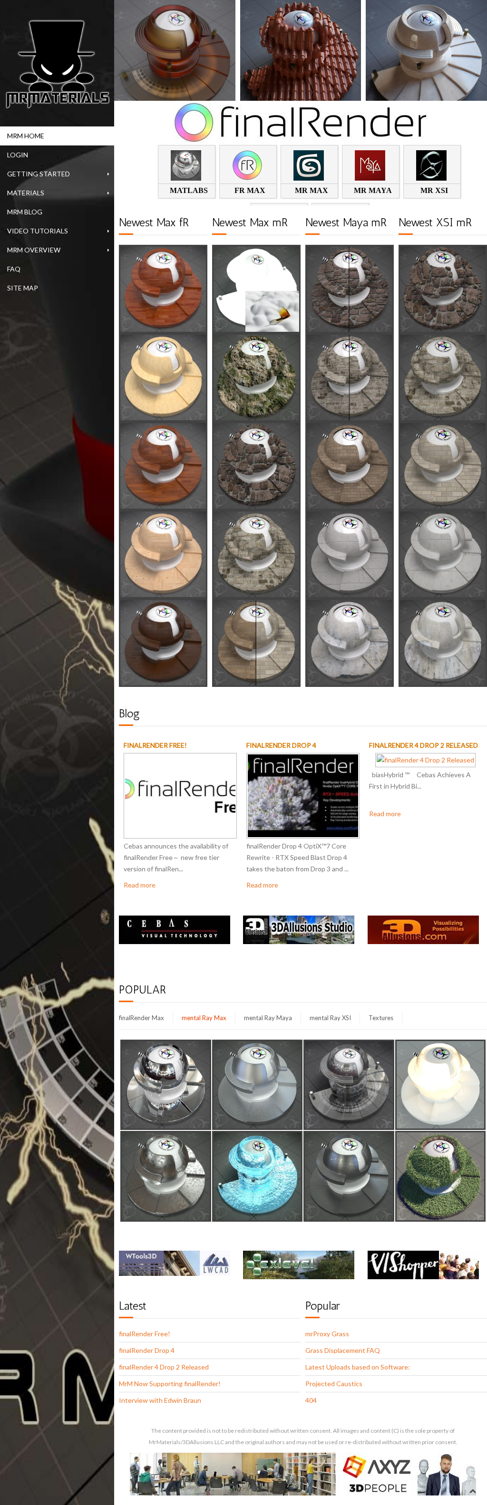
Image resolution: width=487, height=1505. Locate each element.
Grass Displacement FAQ (342, 1350)
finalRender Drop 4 (281, 745)
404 (311, 1400)
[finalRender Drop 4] (303, 795)
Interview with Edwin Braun (160, 1400)
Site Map (22, 288)
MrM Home (25, 136)
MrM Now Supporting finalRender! (170, 1384)
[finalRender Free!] (180, 795)
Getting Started (38, 174)
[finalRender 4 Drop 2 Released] (425, 759)
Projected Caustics (333, 1384)
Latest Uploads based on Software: (357, 1367)
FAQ (13, 269)
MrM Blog (24, 212)
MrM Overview (33, 250)
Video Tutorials (37, 231)
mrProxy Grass (327, 1334)
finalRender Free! (155, 745)
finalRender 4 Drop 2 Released (423, 745)
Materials (25, 193)
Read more (140, 885)
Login (17, 155)
